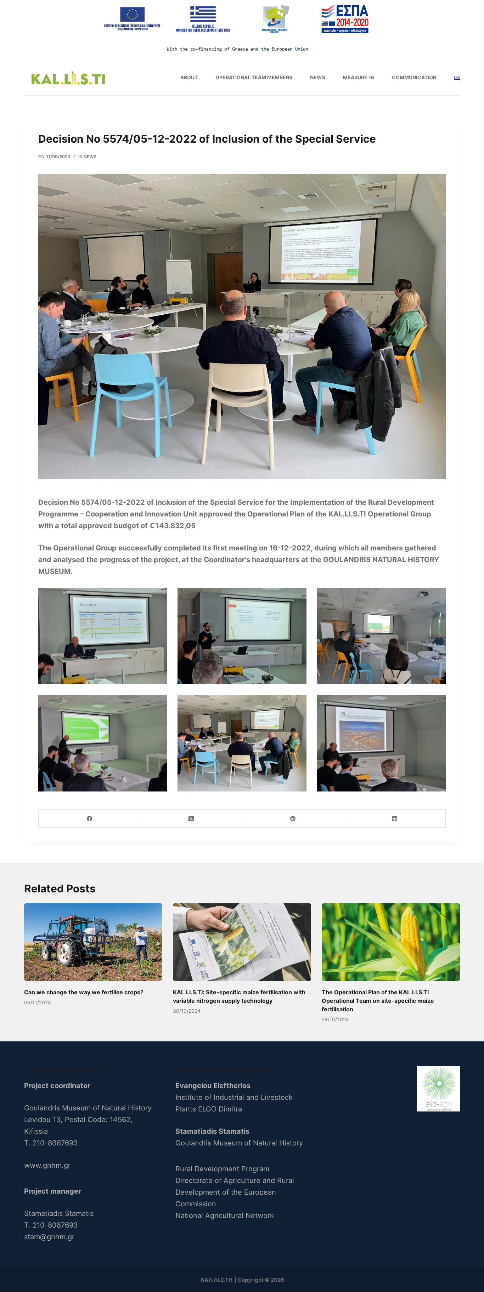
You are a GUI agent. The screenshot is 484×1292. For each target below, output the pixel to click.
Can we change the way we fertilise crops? (83, 992)
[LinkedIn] (395, 819)
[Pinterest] (293, 819)
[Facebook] (89, 819)
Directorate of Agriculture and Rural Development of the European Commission (234, 1192)
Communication (414, 77)
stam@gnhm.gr (49, 1237)
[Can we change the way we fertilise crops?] (93, 942)
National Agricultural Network (224, 1215)
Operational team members (253, 77)
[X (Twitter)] (191, 819)
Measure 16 (358, 77)
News (317, 77)
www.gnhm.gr (47, 1165)
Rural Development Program (222, 1169)
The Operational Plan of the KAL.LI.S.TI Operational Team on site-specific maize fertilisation (378, 1001)
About (189, 77)
